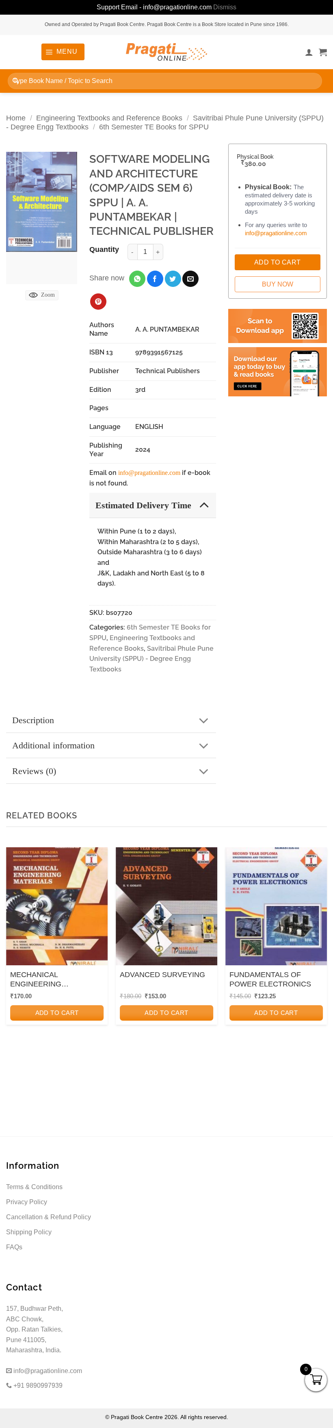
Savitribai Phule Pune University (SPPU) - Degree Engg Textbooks (151, 659)
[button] (62, 52)
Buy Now (277, 284)
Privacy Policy (26, 1201)
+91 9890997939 (37, 1385)
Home (16, 118)
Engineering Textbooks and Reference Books (109, 118)
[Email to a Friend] (190, 279)
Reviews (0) (34, 771)
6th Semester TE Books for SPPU (154, 126)
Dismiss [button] (224, 7)
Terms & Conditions (34, 1186)
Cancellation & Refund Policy (48, 1217)
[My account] (309, 52)
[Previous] (14, 957)
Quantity (104, 249)
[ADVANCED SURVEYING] (166, 908)
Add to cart (57, 1012)
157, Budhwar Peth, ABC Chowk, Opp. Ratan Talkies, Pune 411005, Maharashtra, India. (34, 1329)
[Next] (318, 957)
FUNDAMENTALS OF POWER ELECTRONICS (270, 979)
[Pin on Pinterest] (98, 301)
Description (33, 720)
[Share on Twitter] (173, 279)
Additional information (53, 745)
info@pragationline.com (149, 472)
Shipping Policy (29, 1232)
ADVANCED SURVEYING (162, 975)
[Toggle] (204, 505)
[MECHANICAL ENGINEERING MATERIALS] (57, 908)
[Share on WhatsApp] (137, 279)
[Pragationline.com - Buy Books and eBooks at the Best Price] (166, 52)
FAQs (14, 1247)
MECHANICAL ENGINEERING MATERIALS (35, 980)
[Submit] (16, 81)
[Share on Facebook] (155, 279)
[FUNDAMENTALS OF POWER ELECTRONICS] (276, 908)
